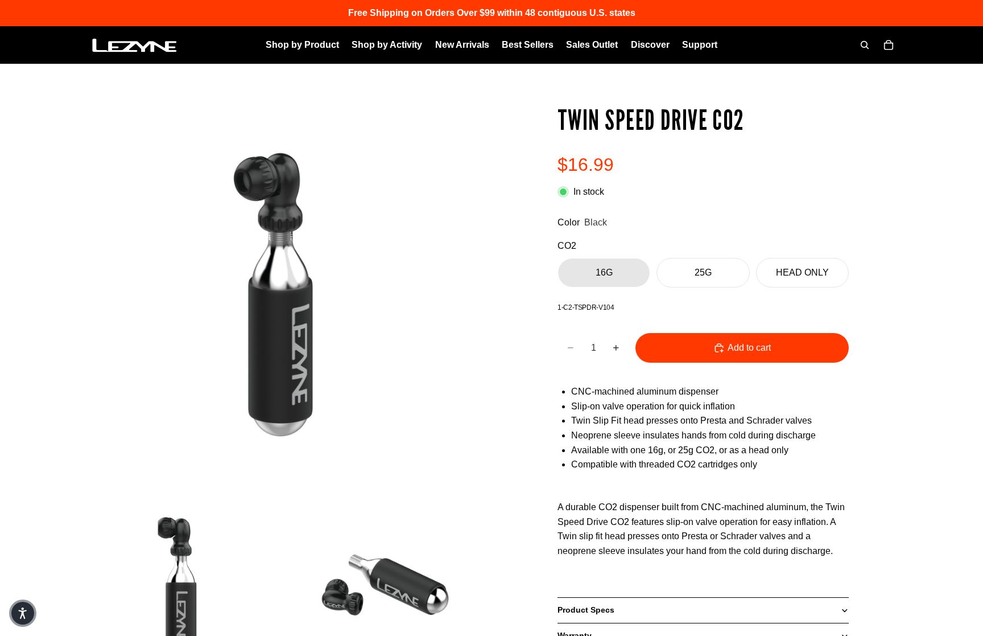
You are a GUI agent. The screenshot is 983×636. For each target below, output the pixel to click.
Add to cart (749, 347)
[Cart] (888, 45)
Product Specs (585, 609)
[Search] (864, 45)
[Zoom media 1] (279, 290)
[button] (22, 613)
